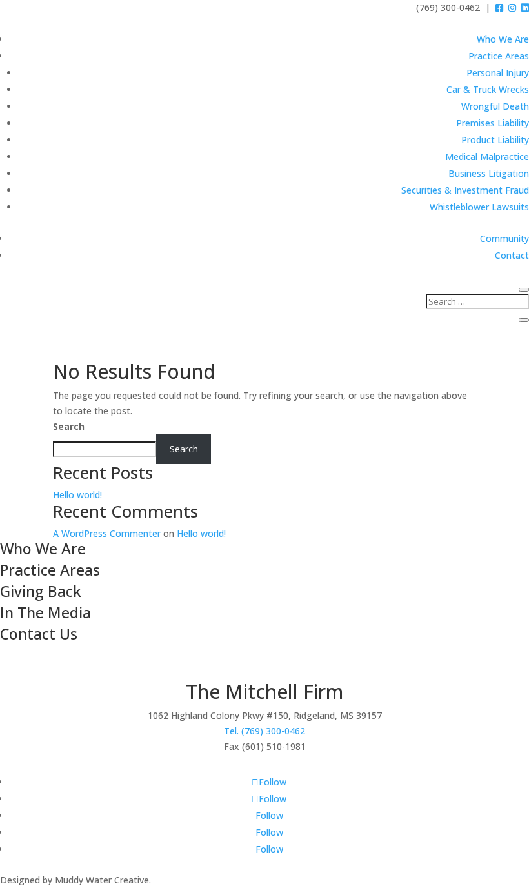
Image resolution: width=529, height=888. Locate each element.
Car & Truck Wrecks (487, 89)
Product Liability (495, 140)
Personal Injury (497, 72)
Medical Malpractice (487, 156)
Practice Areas (498, 56)
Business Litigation (488, 173)
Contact (512, 255)
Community (504, 238)
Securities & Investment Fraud (465, 190)
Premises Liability (492, 123)
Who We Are (503, 39)
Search (69, 426)
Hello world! (77, 495)
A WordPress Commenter (107, 533)
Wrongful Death (495, 106)
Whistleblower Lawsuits (479, 207)
